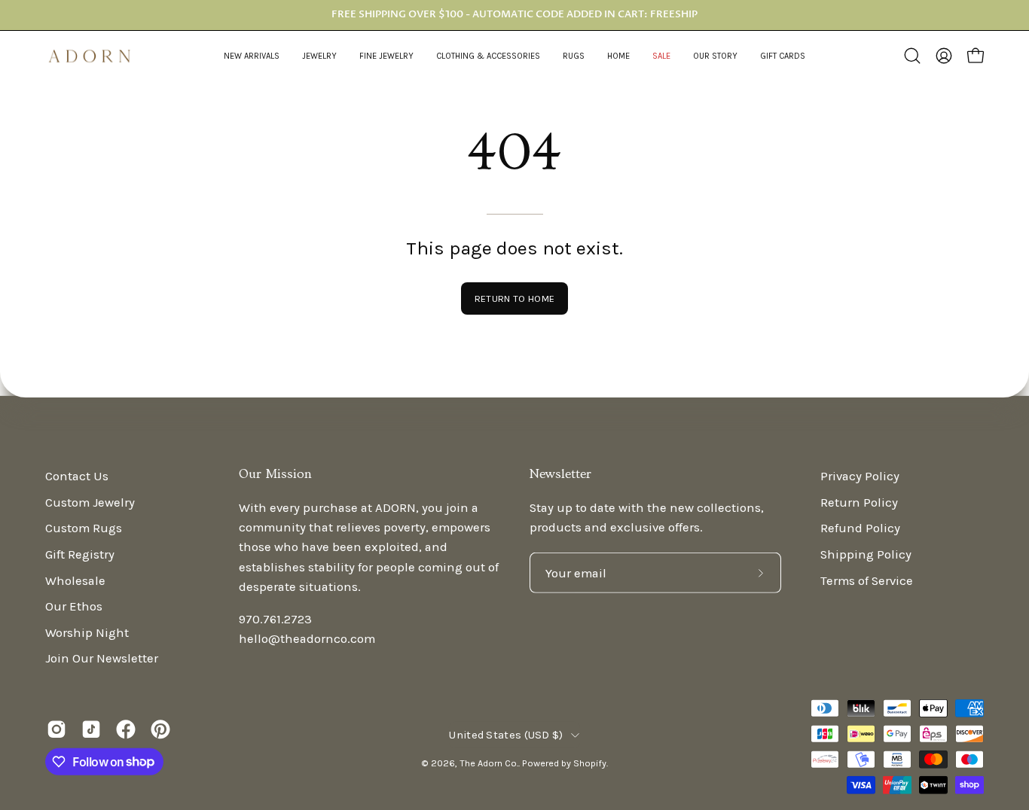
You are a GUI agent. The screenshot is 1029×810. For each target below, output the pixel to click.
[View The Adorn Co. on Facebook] (126, 728)
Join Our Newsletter (101, 658)
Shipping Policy (865, 554)
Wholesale (75, 580)
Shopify (589, 763)
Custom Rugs (83, 528)
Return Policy (859, 502)
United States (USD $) (506, 735)
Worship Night (87, 633)
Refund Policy (860, 528)
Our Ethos (73, 606)
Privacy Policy (859, 476)
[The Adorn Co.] (98, 56)
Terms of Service (866, 580)
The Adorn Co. (489, 763)
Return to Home (514, 298)
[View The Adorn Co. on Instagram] (56, 728)
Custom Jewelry (90, 502)
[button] (319, 56)
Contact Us (76, 476)
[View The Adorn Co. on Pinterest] (160, 728)
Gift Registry (80, 554)
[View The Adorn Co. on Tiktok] (91, 728)
